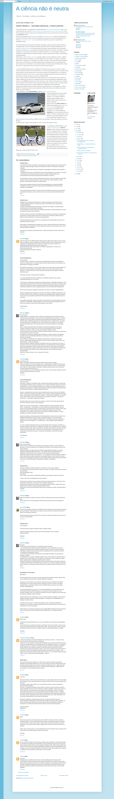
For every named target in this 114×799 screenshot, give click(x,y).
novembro (79, 134)
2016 (77, 124)
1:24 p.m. (22, 437)
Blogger (62, 787)
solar (76, 76)
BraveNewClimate (80, 32)
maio (78, 163)
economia (77, 81)
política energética (33, 155)
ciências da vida (79, 69)
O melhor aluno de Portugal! (83, 150)
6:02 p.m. (22, 538)
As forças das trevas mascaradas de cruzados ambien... (85, 148)
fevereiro (79, 169)
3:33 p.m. (22, 655)
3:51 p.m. (22, 612)
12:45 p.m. (22, 769)
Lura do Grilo (23, 507)
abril (78, 165)
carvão (77, 80)
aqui (28, 29)
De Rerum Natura (80, 25)
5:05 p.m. (22, 234)
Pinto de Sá (23, 313)
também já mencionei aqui (53, 127)
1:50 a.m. (22, 710)
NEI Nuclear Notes (80, 39)
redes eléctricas (79, 85)
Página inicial (44, 775)
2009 (77, 173)
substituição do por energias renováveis (42, 36)
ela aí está (61, 145)
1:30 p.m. (22, 195)
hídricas (77, 70)
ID (75, 63)
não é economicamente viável (53, 29)
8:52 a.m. (22, 735)
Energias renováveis (80, 56)
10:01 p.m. (22, 253)
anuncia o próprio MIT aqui (49, 91)
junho (78, 160)
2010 (77, 130)
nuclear (77, 60)
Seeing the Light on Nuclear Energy (83, 41)
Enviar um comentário (23, 772)
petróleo (77, 78)
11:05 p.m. (22, 502)
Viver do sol (78, 46)
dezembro (79, 132)
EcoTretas (22, 238)
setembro (79, 138)
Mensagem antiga (63, 775)
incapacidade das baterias (38, 31)
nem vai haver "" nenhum (28, 40)
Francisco (22, 674)
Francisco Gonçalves (25, 637)
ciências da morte (79, 87)
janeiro (78, 171)
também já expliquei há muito (23, 48)
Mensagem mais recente (22, 775)
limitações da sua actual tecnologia (55, 31)
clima (76, 67)
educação (77, 72)
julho (78, 158)
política (77, 83)
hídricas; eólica (79, 89)
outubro (79, 136)
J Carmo (22, 740)
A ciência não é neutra (42, 9)
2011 (77, 128)
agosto (78, 156)
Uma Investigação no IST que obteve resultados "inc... (85, 141)
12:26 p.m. (22, 354)
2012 (77, 126)
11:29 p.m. (22, 518)
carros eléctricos (25, 155)
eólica (76, 61)
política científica (79, 58)
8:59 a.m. (22, 567)
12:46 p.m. (22, 633)
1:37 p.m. (22, 461)
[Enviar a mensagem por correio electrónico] (38, 153)
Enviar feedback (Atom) (27, 778)
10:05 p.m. (22, 490)
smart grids (78, 74)
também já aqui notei (31, 57)
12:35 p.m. (22, 751)
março (78, 167)
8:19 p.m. (22, 670)
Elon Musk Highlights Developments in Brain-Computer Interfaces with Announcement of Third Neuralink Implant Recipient (85, 34)
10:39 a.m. (22, 308)
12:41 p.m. (22, 375)
